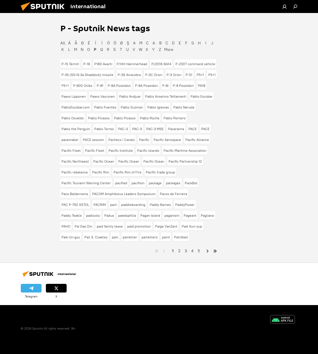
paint (166, 237)
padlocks (93, 215)
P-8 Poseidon (183, 85)
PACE (192, 129)
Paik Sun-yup (192, 226)
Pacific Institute (121, 150)
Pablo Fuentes (105, 107)
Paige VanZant (166, 226)
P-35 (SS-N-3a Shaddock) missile (87, 75)
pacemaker (70, 139)
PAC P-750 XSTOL (75, 204)
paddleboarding (133, 204)
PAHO (65, 226)
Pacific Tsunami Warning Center (86, 183)
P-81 (100, 85)
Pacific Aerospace (167, 139)
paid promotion (139, 226)
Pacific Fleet (71, 150)
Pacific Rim (100, 172)
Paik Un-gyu (70, 237)
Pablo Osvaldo (72, 118)
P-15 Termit (70, 64)
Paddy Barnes (160, 204)
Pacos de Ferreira (173, 194)
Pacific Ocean (103, 161)
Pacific (144, 139)
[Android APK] (282, 320)
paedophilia (127, 215)
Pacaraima (176, 129)
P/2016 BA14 (161, 64)
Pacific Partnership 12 (185, 161)
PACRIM (99, 204)
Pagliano (207, 215)
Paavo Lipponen (73, 96)
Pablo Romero (175, 118)
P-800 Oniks (82, 85)
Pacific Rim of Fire (127, 172)
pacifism (138, 183)
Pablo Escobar (202, 96)
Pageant (190, 215)
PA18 (201, 85)
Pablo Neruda (183, 107)
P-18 (86, 64)
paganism (171, 215)
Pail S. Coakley (96, 237)
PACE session (93, 139)
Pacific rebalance (74, 172)
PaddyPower (185, 204)
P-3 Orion (174, 75)
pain (115, 237)
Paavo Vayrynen (102, 96)
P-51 (189, 75)
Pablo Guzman (132, 107)
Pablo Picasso (99, 118)
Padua (109, 215)
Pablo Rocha (149, 118)
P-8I (165, 85)
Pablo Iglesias (158, 107)
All (62, 42)
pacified (121, 183)
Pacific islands (148, 150)
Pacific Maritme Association (185, 150)
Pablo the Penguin (75, 129)
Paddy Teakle (71, 215)
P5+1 (200, 75)
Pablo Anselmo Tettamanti (165, 96)
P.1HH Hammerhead (132, 64)
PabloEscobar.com (75, 107)
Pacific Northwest (75, 161)
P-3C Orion (153, 75)
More (168, 49)
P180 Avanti (103, 64)
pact (113, 204)
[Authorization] (284, 6)
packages (173, 183)
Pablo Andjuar (130, 96)
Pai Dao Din (83, 226)
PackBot (191, 183)
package (155, 183)
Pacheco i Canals (121, 139)
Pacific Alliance (197, 139)
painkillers (149, 237)
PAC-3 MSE (155, 129)
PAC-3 (123, 129)
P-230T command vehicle (195, 64)
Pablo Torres (104, 129)
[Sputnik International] (44, 12)
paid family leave (110, 226)
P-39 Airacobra (129, 75)
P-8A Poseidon (119, 85)
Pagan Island (150, 215)
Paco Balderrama (74, 194)
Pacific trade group (160, 172)
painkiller (130, 237)
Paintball (181, 237)
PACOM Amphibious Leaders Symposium (124, 194)
